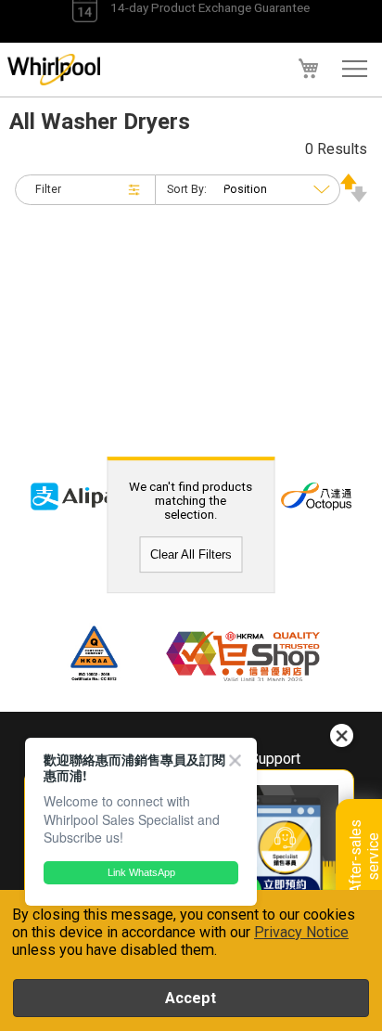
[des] (353, 197)
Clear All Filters (191, 554)
